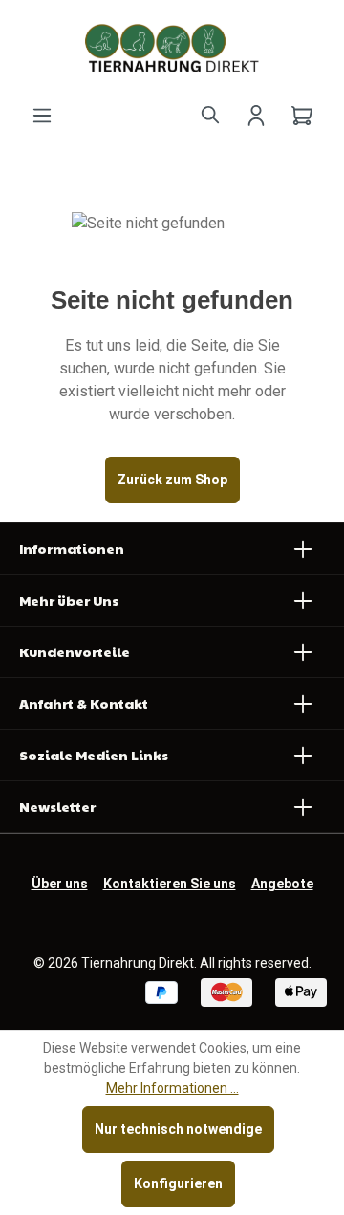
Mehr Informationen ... (172, 1088)
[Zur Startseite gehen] (172, 47)
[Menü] (42, 113)
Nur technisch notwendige (178, 1129)
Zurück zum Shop (172, 479)
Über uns (60, 883)
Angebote (282, 883)
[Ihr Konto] (256, 113)
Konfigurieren (178, 1183)
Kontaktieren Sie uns (169, 883)
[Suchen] (210, 113)
